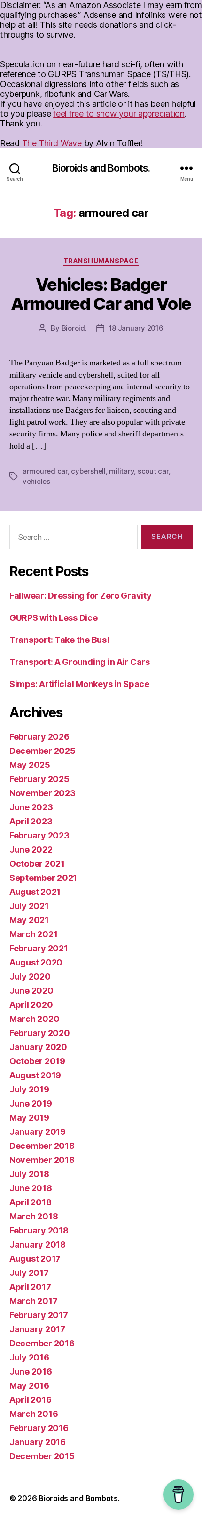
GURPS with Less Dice (53, 618)
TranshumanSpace (101, 261)
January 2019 (37, 1132)
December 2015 (42, 1456)
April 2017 (30, 1287)
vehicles (36, 481)
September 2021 (43, 878)
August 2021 (35, 892)
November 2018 (42, 1160)
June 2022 (31, 849)
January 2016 (37, 1442)
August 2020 (35, 962)
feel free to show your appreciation (119, 114)
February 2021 (38, 948)
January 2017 (37, 1329)
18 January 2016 (136, 328)
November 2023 (42, 793)
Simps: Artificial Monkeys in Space (79, 684)
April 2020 (31, 1005)
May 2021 (29, 920)
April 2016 (30, 1400)
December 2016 (42, 1343)
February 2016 (39, 1428)
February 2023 (39, 835)
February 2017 (38, 1315)
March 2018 (33, 1216)
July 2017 (29, 1273)
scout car (153, 470)
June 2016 (30, 1371)
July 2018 (29, 1174)
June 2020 (31, 991)
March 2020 (34, 1019)
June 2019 (30, 1103)
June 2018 (30, 1188)
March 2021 (33, 934)
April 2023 (30, 821)
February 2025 (39, 779)
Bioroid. (74, 328)
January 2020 (38, 1047)
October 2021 (37, 864)
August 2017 (35, 1259)
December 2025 (42, 751)
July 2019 (29, 1089)
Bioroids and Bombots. (101, 168)
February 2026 (39, 737)
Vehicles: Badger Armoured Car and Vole (101, 294)
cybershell (88, 470)
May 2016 (29, 1386)
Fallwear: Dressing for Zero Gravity (80, 596)
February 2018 (39, 1230)
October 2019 (37, 1061)
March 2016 (33, 1414)
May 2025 (29, 765)
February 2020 (39, 1033)
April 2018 (30, 1202)
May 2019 (29, 1118)
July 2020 (30, 976)
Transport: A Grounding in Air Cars (79, 662)
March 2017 (33, 1301)
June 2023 (31, 807)
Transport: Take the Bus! (59, 640)
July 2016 (29, 1357)
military (121, 470)
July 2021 (29, 906)
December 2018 (42, 1146)
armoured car (45, 470)
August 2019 (35, 1075)
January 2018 (37, 1244)
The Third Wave (52, 143)
